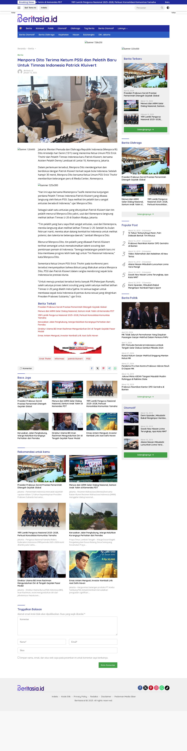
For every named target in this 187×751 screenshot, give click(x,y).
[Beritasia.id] (37, 18)
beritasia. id (28, 70)
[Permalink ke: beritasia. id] (20, 71)
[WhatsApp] (161, 688)
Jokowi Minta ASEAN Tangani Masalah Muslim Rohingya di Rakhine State (144, 377)
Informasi (59, 358)
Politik (51, 28)
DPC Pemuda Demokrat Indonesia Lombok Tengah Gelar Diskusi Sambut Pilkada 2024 (142, 346)
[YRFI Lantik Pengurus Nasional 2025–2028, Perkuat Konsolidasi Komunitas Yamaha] (101, 389)
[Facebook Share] (92, 368)
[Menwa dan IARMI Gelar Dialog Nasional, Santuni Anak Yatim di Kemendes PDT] (67, 389)
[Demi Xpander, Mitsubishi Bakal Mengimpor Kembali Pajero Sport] (131, 417)
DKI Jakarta (104, 34)
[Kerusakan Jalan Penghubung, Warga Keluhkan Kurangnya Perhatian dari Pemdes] (33, 421)
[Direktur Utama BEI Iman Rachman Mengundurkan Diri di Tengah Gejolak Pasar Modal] (67, 421)
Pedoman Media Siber (125, 696)
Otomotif (62, 28)
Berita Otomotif (106, 28)
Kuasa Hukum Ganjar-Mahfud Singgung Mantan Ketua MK (145, 357)
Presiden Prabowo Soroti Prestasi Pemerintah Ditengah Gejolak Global (72, 307)
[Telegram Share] (109, 368)
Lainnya (121, 28)
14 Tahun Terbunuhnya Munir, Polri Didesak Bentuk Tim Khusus (144, 234)
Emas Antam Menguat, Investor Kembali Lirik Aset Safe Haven (68, 335)
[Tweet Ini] (97, 368)
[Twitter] (145, 688)
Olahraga (75, 28)
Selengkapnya (144, 129)
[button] (162, 7)
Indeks (44, 7)
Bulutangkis (89, 34)
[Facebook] (140, 688)
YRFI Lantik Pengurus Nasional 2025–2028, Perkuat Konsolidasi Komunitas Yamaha (86, 2)
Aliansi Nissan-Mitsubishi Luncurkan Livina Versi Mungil (148, 265)
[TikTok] (167, 688)
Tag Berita (89, 28)
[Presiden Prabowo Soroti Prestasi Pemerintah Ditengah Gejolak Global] (33, 389)
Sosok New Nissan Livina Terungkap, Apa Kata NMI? (148, 276)
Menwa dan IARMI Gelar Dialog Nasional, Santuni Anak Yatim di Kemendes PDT (76, 311)
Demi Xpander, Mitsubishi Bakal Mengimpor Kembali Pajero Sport (144, 286)
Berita (29, 28)
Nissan (76, 34)
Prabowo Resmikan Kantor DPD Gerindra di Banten (148, 244)
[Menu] (19, 7)
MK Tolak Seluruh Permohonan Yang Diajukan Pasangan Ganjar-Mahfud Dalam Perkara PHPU (145, 336)
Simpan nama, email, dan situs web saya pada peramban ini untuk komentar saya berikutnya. (64, 657)
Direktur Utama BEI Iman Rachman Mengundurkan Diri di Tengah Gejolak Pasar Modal (76, 330)
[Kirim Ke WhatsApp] (115, 368)
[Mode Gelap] (168, 7)
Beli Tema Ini (30, 7)
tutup (13, 13)
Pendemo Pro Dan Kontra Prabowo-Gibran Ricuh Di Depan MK (145, 367)
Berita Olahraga (46, 34)
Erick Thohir (45, 358)
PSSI (88, 358)
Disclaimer (106, 696)
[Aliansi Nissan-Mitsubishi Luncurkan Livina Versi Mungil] (131, 444)
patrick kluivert (75, 358)
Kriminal (40, 28)
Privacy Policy (80, 696)
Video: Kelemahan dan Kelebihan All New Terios (148, 255)
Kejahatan (64, 34)
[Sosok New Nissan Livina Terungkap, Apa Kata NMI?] (131, 430)
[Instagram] (156, 688)
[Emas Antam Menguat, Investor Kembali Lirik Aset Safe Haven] (101, 421)
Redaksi (94, 696)
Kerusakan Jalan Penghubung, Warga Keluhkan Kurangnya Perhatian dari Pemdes (74, 323)
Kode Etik (66, 696)
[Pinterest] (151, 688)
